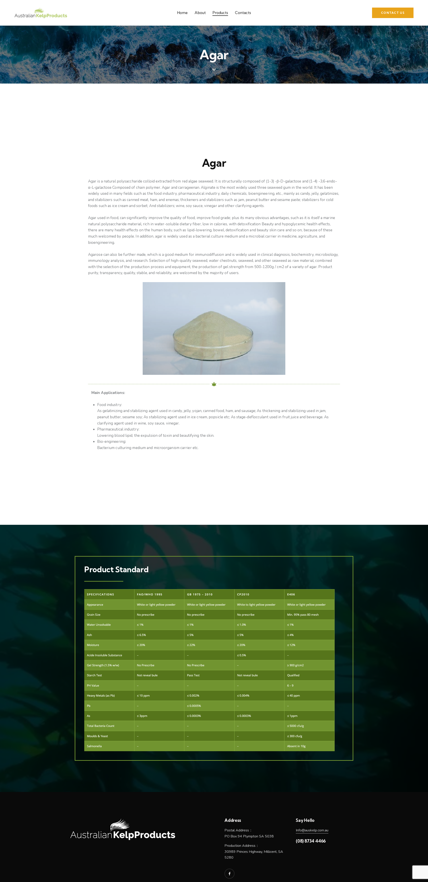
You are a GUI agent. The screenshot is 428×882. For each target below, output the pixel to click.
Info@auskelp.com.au (312, 830)
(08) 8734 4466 (311, 841)
